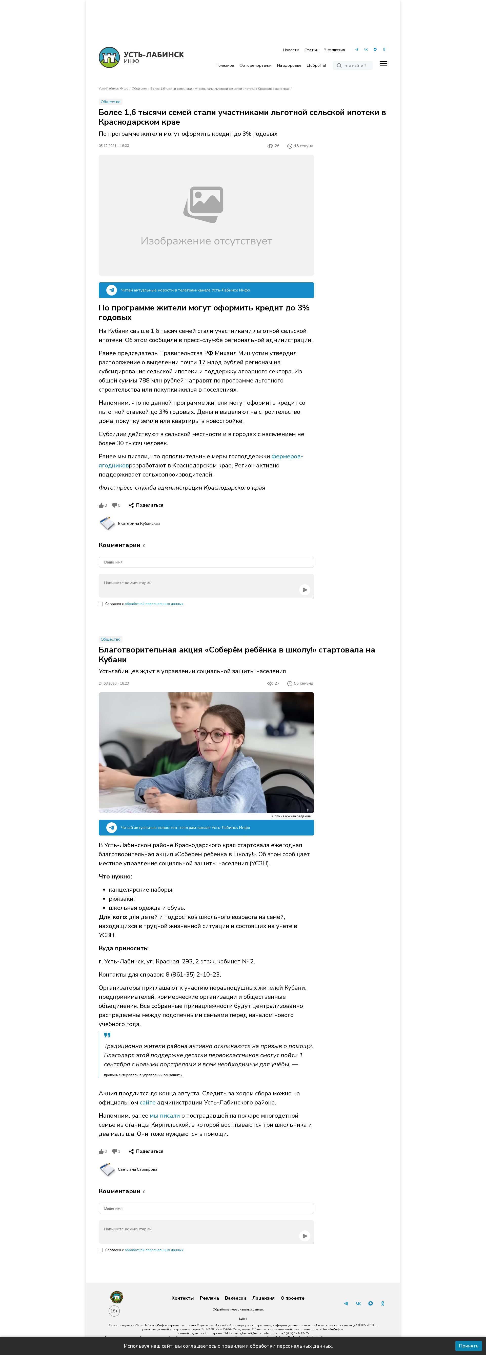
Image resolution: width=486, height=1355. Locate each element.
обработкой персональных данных (154, 603)
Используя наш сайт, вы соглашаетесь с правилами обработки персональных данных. (228, 1346)
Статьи (311, 50)
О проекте (293, 1298)
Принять (468, 1346)
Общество (139, 88)
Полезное (224, 65)
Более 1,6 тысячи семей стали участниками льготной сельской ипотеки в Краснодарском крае (220, 89)
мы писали (165, 1116)
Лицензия (263, 1298)
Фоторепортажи (255, 65)
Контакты (183, 1298)
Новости (291, 50)
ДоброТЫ (316, 65)
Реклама (209, 1298)
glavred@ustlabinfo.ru (256, 1333)
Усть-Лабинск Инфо (113, 88)
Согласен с (144, 603)
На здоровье (289, 65)
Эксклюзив (334, 50)
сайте (147, 1102)
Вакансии (235, 1298)
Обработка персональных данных (238, 1309)
